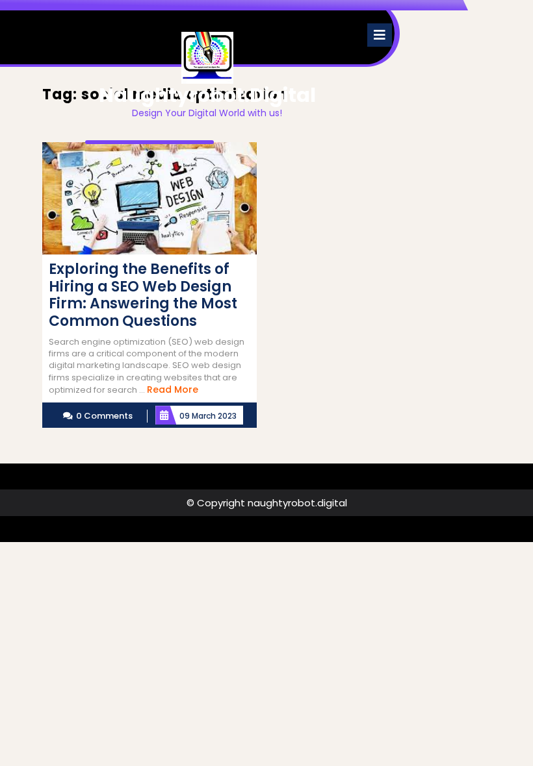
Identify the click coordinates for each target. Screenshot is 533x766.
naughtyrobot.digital (207, 95)
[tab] (379, 35)
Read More (172, 389)
